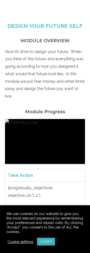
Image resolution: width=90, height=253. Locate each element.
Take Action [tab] (20, 175)
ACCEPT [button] (46, 242)
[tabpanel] (45, 195)
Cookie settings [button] (20, 242)
